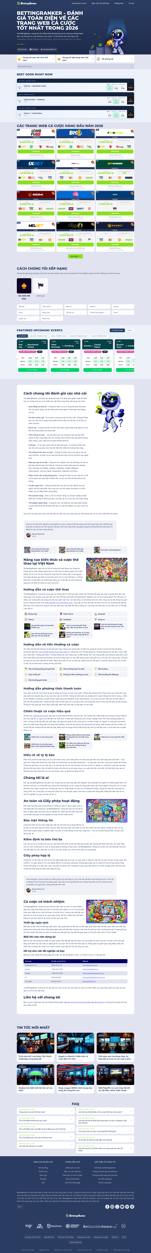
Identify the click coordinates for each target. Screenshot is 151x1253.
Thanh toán (43, 1171)
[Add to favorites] (19, 85)
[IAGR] (29, 1226)
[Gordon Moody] (72, 1226)
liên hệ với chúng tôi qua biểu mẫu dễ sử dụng (85, 1002)
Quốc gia (43, 1175)
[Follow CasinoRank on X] (117, 1207)
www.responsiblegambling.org (93, 973)
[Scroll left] (17, 357)
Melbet (23, 365)
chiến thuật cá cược (40, 716)
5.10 (36, 358)
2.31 (95, 361)
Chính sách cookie (27, 1250)
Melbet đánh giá (36, 248)
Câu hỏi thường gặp (72, 1183)
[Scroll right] (134, 357)
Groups (129, 330)
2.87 (75, 358)
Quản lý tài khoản (72, 1179)
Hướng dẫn (118, 3)
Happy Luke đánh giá (75, 217)
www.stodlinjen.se (89, 981)
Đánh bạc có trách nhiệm (72, 1175)
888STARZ (22, 361)
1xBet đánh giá (36, 186)
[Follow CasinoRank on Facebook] (107, 1207)
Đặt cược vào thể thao (100, 3)
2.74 (128, 358)
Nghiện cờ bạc (44, 1250)
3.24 (108, 358)
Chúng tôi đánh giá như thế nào (104, 1171)
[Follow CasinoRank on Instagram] (112, 1207)
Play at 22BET (32, 370)
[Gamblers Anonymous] (39, 1226)
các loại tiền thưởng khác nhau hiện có (54, 652)
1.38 (42, 361)
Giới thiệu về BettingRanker (105, 1168)
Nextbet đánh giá (115, 217)
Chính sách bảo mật (84, 1250)
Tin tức (131, 3)
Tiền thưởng (43, 1168)
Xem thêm (74, 256)
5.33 (36, 361)
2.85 (128, 361)
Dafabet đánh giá (36, 217)
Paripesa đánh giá (75, 186)
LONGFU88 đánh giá (36, 155)
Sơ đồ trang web (104, 1183)
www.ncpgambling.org (90, 969)
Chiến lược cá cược (72, 1168)
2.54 (63, 358)
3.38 (108, 361)
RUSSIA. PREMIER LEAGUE (59, 336)
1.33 (42, 358)
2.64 (63, 361)
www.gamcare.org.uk (90, 965)
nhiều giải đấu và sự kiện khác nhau (58, 603)
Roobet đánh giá (115, 248)
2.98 (75, 361)
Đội (43, 1183)
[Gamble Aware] (100, 1226)
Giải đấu (43, 1179)
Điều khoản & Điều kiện (121, 1250)
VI (19, 1207)
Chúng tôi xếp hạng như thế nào (105, 1175)
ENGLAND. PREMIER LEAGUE (38, 336)
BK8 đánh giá (75, 155)
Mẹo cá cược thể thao (72, 1171)
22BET (22, 358)
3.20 (69, 358)
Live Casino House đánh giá (75, 248)
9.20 (30, 358)
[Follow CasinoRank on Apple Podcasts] (132, 1207)
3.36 (101, 358)
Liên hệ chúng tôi (105, 1179)
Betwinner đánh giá (115, 186)
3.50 (101, 361)
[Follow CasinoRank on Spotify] (127, 1207)
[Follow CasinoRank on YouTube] (122, 1207)
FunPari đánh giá (115, 155)
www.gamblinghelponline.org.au (94, 977)
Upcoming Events (117, 330)
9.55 (30, 361)
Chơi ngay (36, 151)
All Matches (22, 336)
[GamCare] (54, 1226)
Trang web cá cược (79, 3)
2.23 (95, 358)
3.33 (69, 361)
